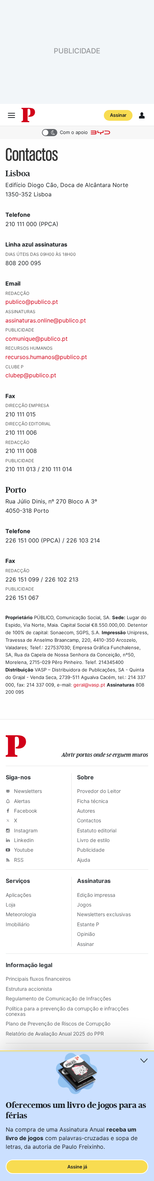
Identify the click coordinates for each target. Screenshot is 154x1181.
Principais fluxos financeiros (38, 979)
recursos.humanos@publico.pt (46, 356)
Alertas (21, 801)
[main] (77, 429)
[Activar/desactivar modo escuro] (49, 132)
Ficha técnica (92, 801)
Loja (10, 905)
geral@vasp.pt (89, 685)
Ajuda (83, 860)
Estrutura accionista (29, 989)
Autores (86, 811)
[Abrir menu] (11, 115)
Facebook (25, 811)
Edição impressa (96, 895)
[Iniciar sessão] (141, 115)
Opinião (86, 934)
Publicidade (91, 850)
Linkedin (23, 840)
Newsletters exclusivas (104, 914)
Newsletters (27, 791)
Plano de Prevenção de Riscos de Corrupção (58, 1023)
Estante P (88, 924)
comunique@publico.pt (36, 338)
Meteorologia (21, 914)
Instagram (25, 830)
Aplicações (18, 895)
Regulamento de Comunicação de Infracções (58, 998)
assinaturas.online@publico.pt (45, 320)
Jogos (84, 905)
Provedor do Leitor (99, 791)
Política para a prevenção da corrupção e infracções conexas (67, 1011)
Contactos (89, 820)
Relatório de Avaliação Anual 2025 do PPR (55, 1034)
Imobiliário (17, 924)
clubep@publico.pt (30, 375)
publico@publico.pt (31, 301)
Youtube (23, 850)
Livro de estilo (93, 840)
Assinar (118, 115)
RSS (18, 860)
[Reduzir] (144, 1060)
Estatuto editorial (96, 830)
